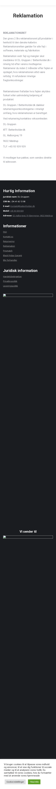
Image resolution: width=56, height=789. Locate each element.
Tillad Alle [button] (34, 782)
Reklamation (9, 246)
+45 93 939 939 (16, 210)
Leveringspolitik (10, 285)
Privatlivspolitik (10, 281)
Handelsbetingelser (12, 276)
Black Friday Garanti (12, 255)
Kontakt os (8, 236)
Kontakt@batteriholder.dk (22, 206)
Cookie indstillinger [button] (15, 782)
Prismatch (7, 250)
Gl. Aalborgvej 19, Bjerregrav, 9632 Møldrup (33, 215)
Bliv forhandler (10, 260)
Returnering (8, 241)
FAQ (5, 231)
